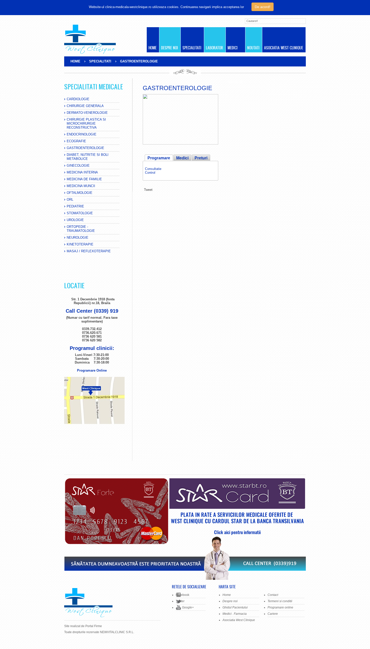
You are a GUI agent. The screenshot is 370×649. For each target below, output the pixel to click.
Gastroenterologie (177, 88)
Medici (182, 158)
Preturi (201, 158)
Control (150, 172)
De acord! (262, 7)
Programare (158, 158)
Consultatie (153, 169)
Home (75, 61)
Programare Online (92, 370)
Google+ (188, 607)
